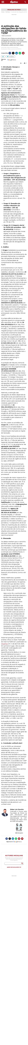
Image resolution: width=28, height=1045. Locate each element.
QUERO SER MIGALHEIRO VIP (14, 867)
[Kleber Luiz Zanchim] (5, 816)
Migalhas (4, 644)
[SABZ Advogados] (19, 827)
